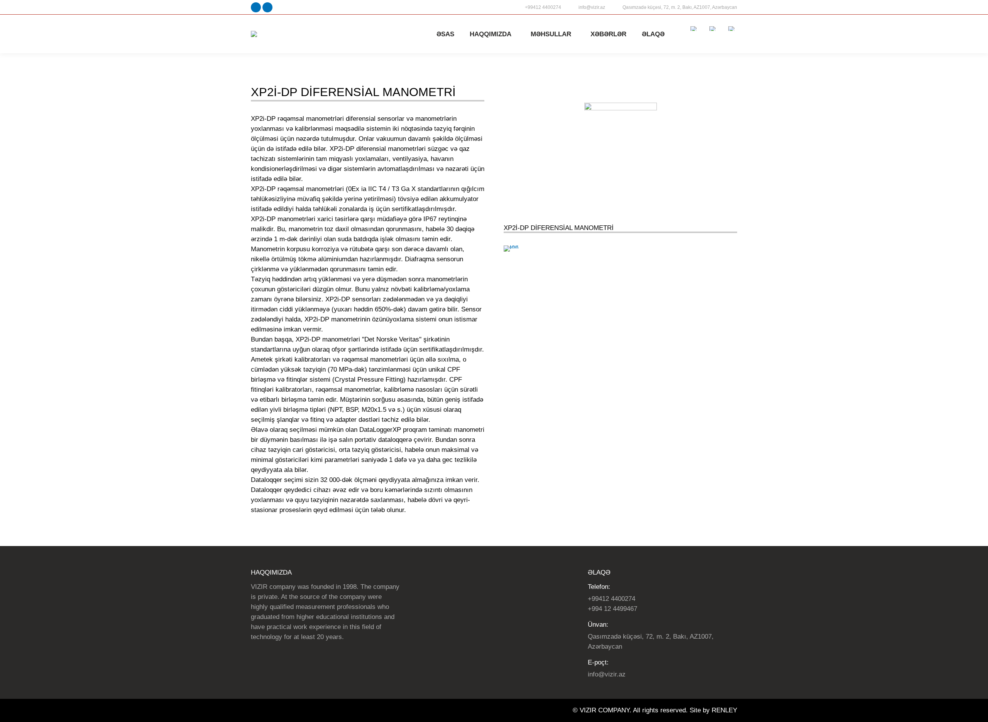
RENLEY (724, 710)
